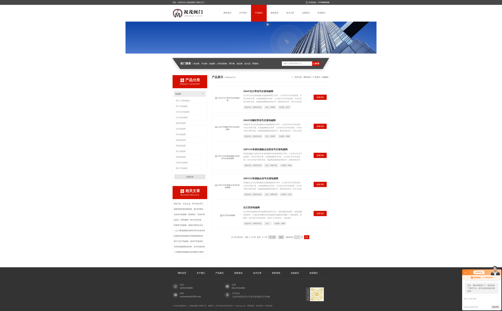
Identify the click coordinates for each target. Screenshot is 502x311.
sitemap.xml (241, 306)
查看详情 (320, 97)
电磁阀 (178, 94)
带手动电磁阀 (182, 106)
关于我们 (243, 13)
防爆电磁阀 (181, 157)
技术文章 (290, 13)
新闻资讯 (274, 13)
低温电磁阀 (181, 140)
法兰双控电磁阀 (251, 207)
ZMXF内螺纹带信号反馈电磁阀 (259, 120)
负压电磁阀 (181, 129)
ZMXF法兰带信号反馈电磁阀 (258, 91)
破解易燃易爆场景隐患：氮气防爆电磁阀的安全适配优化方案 (190, 209)
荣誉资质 (276, 273)
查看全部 (190, 177)
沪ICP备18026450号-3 (224, 306)
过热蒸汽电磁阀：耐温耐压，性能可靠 (189, 214)
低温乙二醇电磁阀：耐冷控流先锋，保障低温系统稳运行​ (190, 220)
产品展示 (259, 13)
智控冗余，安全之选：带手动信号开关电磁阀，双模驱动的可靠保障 (190, 204)
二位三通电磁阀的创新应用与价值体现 (189, 230)
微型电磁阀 (181, 123)
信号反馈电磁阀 (183, 112)
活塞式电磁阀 (182, 162)
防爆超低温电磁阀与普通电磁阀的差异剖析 (190, 236)
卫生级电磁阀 (182, 117)
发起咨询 (495, 307)
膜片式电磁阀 (182, 168)
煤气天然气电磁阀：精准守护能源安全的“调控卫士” (190, 241)
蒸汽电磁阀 (181, 151)
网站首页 (227, 13)
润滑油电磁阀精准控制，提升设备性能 (189, 247)
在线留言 (306, 13)
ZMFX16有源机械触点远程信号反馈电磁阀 (265, 149)
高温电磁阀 (181, 146)
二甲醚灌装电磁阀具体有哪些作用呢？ (189, 252)
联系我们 (322, 13)
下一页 (272, 237)
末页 (281, 237)
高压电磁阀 (181, 134)
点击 (202, 94)
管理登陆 (250, 306)
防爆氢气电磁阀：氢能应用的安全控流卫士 (190, 225)
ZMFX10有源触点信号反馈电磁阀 (260, 178)
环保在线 (268, 306)
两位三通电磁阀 (183, 100)
